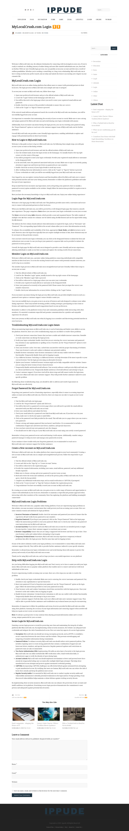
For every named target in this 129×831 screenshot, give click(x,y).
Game (61, 19)
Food (32, 19)
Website (14, 782)
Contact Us (78, 827)
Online (98, 19)
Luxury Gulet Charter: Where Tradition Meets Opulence (47, 724)
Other (95, 96)
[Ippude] (64, 807)
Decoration (42, 19)
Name (14, 764)
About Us (71, 827)
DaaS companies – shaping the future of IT (102, 111)
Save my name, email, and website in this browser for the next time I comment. (40, 791)
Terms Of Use (50, 827)
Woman (108, 19)
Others (46, 33)
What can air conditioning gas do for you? (103, 131)
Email (14, 773)
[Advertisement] (49, 49)
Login (89, 19)
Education (22, 19)
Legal (69, 19)
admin (19, 33)
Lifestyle (79, 19)
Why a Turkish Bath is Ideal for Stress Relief (103, 124)
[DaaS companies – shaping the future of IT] (23, 714)
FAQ (66, 827)
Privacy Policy (59, 827)
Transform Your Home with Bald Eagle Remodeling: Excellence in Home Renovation (103, 139)
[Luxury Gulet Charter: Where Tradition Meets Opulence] (48, 714)
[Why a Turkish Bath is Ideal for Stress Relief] (74, 714)
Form (53, 19)
